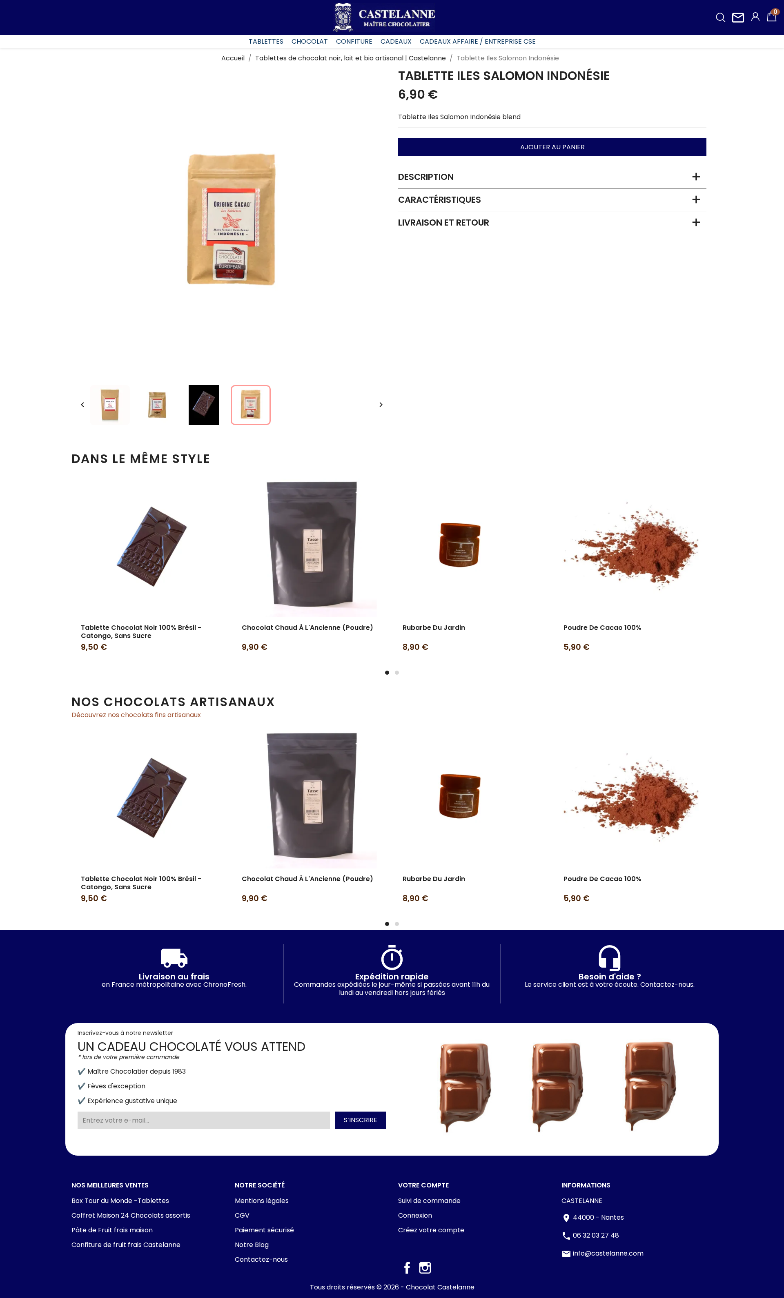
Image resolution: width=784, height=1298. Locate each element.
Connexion (415, 1215)
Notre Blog (252, 1244)
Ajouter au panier (552, 147)
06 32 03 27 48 (596, 1235)
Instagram (425, 1268)
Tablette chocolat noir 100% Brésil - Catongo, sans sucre (141, 631)
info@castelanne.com (608, 1253)
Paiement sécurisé (264, 1230)
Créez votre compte (431, 1230)
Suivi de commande (429, 1200)
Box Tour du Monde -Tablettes (120, 1200)
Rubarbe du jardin (434, 627)
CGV (242, 1215)
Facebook (407, 1268)
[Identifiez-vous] (755, 18)
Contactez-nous (261, 1259)
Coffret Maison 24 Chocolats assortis (130, 1215)
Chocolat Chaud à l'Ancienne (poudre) (307, 627)
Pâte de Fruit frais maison (112, 1230)
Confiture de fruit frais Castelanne (125, 1244)
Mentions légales (262, 1200)
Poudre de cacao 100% (602, 627)
